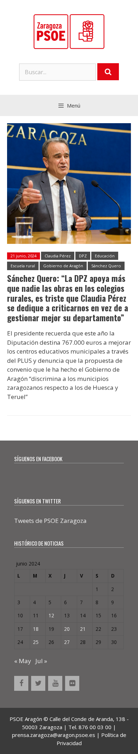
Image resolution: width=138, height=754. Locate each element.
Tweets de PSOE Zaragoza (50, 521)
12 (51, 615)
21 (83, 628)
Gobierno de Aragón (63, 265)
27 (67, 642)
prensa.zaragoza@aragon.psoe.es (53, 734)
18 (36, 628)
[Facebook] (21, 683)
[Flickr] (72, 683)
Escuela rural (23, 265)
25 (36, 642)
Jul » (41, 661)
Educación (105, 255)
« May (22, 661)
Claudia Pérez (58, 255)
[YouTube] (55, 683)
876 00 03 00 (95, 727)
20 (67, 628)
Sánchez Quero (106, 265)
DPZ (83, 255)
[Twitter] (38, 683)
